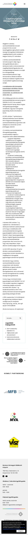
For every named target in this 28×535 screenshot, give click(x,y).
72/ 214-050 (14, 473)
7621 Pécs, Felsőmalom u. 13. (11, 471)
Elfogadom (20, 531)
